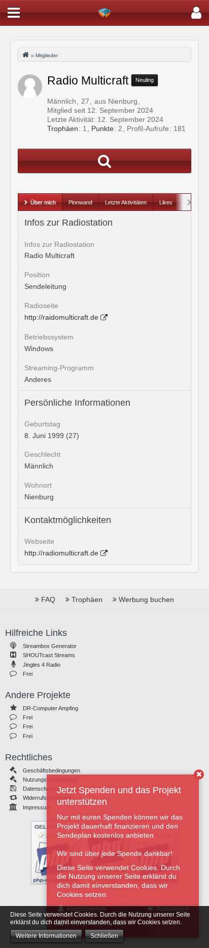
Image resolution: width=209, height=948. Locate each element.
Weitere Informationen (46, 935)
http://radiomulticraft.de (61, 553)
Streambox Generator (50, 646)
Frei (27, 674)
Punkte (102, 128)
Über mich (43, 202)
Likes (165, 202)
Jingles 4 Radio (41, 665)
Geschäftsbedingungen (51, 770)
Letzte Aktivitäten (126, 202)
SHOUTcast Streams (49, 655)
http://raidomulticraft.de (61, 317)
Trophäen (62, 128)
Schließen (104, 935)
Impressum (37, 807)
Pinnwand (80, 202)
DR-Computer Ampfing (50, 708)
